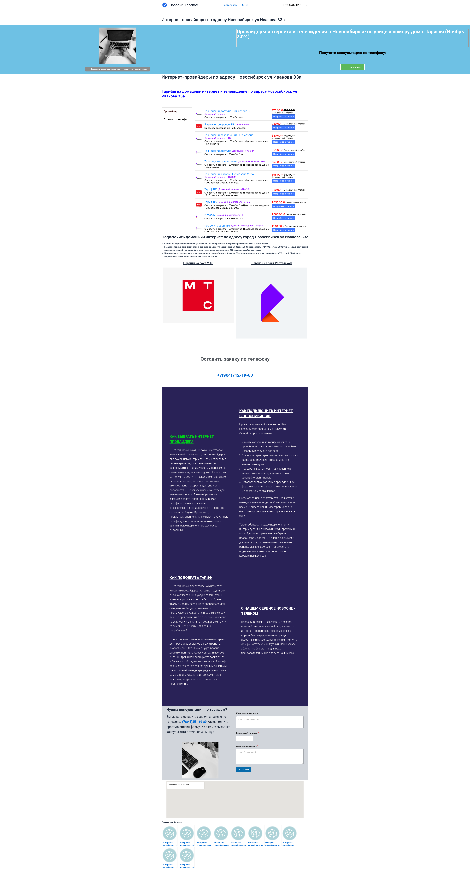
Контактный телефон (247, 733)
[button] (199, 439)
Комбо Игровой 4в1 (217, 225)
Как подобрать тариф (191, 577)
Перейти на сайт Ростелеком (271, 263)
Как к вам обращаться (248, 713)
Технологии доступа (217, 150)
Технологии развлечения (220, 161)
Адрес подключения (247, 746)
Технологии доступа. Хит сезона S (227, 111)
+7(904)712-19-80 (295, 5)
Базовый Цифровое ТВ (219, 124)
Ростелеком (230, 5)
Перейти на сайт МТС (198, 263)
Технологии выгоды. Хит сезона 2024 (229, 174)
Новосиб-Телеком (184, 5)
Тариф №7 (211, 202)
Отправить (243, 769)
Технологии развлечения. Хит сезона (228, 135)
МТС (245, 5)
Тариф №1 (210, 189)
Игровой (210, 214)
